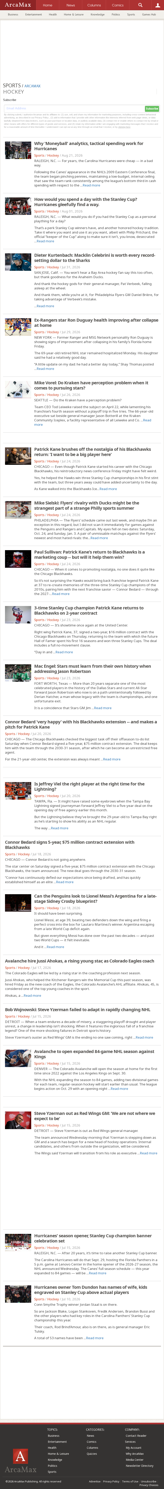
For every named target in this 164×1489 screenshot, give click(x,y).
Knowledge (98, 14)
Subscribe (152, 108)
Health (53, 14)
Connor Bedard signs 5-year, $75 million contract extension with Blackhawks (69, 844)
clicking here (124, 127)
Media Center (134, 1460)
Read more (91, 185)
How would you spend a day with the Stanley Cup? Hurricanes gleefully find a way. (85, 201)
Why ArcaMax (135, 1454)
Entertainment (33, 14)
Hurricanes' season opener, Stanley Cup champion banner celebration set (93, 1238)
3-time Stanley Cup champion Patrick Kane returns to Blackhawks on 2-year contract (88, 610)
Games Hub (149, 14)
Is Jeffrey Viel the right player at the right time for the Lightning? (89, 786)
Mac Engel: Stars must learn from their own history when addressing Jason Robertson (92, 668)
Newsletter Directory (139, 1466)
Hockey (53, 155)
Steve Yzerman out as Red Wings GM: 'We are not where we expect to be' (94, 1115)
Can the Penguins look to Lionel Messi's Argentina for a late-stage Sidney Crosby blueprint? (95, 898)
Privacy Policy (111, 1481)
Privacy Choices (149, 1485)
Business (13, 14)
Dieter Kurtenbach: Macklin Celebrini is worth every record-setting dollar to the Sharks (94, 257)
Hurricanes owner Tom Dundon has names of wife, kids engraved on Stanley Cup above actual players (90, 1289)
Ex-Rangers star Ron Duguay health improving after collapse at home (96, 322)
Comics (91, 1442)
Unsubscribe (148, 1481)
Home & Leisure (74, 14)
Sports (131, 14)
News (90, 1436)
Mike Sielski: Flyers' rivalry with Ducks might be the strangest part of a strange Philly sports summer (86, 505)
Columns (92, 1448)
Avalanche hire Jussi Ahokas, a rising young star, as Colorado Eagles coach (79, 961)
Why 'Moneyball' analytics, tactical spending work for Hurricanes (88, 145)
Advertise (95, 1481)
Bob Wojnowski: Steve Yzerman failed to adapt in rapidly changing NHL (77, 1009)
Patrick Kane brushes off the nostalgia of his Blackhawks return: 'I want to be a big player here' (92, 451)
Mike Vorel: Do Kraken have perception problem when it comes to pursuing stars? (91, 385)
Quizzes (92, 1454)
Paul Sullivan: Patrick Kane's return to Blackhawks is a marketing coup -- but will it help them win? (89, 554)
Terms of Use (130, 1481)
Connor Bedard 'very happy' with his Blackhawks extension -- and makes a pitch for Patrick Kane (81, 724)
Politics (116, 14)
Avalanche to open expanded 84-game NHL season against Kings (94, 1053)
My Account (133, 1448)
